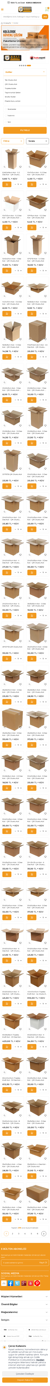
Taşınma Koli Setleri (13, 92)
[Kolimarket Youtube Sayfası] (30, 1283)
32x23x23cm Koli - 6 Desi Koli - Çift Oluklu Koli (37, 1079)
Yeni (9, 122)
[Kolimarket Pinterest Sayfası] (37, 1283)
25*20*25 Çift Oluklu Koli (12, 647)
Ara (45, 16)
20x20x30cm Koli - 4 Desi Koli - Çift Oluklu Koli (10, 561)
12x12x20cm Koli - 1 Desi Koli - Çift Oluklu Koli (11, 260)
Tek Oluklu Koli (11, 80)
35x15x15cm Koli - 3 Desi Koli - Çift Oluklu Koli (36, 1122)
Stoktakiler (12, 109)
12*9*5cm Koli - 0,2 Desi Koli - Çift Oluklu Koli (36, 216)
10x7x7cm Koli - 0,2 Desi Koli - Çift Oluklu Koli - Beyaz (12, 216)
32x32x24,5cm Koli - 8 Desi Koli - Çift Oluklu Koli (11, 1122)
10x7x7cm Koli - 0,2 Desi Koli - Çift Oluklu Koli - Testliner (37, 173)
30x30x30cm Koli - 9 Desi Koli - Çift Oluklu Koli (10, 993)
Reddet (40, 1360)
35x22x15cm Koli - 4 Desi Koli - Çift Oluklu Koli (12, 1165)
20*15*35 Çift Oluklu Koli (12, 474)
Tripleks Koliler (10, 88)
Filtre (6, 141)
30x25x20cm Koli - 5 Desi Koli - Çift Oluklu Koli (12, 863)
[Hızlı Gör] (4, 167)
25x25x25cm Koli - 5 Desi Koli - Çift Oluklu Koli (12, 734)
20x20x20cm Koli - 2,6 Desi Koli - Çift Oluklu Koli (11, 518)
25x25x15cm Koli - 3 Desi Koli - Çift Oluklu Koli (36, 691)
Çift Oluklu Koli (11, 84)
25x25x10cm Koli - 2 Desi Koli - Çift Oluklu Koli (12, 691)
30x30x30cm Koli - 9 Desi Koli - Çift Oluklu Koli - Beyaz (35, 1036)
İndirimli (11, 116)
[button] (19, 65)
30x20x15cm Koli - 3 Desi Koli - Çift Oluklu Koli (37, 777)
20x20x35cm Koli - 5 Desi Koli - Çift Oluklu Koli (37, 561)
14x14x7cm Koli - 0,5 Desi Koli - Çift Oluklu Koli (12, 303)
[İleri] (43, 1233)
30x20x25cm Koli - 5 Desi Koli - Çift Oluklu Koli (12, 820)
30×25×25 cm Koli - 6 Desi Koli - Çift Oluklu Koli (35, 863)
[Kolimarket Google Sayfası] (24, 1283)
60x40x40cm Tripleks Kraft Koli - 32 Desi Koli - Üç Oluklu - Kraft (11, 1079)
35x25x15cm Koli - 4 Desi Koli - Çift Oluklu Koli (11, 1208)
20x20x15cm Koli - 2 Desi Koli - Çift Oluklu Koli (37, 475)
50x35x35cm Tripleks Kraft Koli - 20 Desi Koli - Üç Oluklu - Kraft (12, 1036)
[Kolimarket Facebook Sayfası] (10, 1283)
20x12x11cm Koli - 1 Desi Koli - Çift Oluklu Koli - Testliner (11, 389)
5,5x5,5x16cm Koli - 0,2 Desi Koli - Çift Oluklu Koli (11, 173)
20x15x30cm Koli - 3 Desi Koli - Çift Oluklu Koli (37, 432)
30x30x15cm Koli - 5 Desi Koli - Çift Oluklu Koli (37, 906)
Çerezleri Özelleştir (25, 1374)
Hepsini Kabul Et (25, 1380)
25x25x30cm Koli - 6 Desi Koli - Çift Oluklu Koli (37, 734)
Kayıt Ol (43, 1262)
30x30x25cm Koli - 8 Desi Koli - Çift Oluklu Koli (37, 950)
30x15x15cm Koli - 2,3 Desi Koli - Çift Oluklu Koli (12, 777)
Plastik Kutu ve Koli (12, 101)
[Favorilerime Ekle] (20, 167)
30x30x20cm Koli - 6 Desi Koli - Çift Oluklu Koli (10, 950)
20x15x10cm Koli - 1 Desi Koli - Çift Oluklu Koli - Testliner (36, 389)
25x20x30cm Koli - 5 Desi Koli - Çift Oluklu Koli (37, 648)
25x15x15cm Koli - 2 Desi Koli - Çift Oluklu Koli (36, 605)
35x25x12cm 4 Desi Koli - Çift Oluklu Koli (37, 1165)
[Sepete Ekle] (6, 184)
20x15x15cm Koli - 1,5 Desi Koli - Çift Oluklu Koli (12, 432)
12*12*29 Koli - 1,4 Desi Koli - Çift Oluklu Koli (35, 260)
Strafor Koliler (10, 97)
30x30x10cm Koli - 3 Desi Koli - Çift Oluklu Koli (12, 906)
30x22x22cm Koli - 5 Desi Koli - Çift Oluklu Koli (37, 820)
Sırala (31, 141)
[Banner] (12, 58)
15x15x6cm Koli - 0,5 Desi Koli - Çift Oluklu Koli (37, 303)
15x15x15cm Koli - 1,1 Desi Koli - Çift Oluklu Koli (11, 346)
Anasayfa (7, 23)
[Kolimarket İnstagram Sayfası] (4, 1283)
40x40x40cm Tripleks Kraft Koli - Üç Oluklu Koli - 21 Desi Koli (37, 993)
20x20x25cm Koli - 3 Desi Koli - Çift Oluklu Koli (37, 518)
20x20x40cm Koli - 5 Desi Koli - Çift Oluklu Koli (10, 605)
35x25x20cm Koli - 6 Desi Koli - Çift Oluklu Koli (37, 1208)
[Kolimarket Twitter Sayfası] (17, 1283)
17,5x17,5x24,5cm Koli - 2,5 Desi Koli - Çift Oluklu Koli (37, 346)
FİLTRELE (25, 130)
